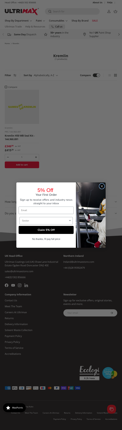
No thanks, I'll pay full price (46, 239)
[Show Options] (69, 220)
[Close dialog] (101, 186)
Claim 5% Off (46, 230)
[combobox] (45, 220)
